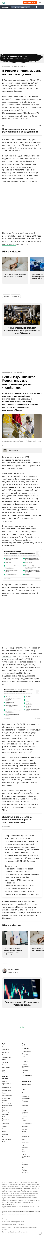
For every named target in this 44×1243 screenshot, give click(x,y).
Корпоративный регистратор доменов (25, 1140)
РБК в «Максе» (11, 251)
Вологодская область (6, 1115)
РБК (3, 126)
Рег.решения (25, 1149)
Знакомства (25, 1152)
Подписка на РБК (26, 1087)
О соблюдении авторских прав (13, 1237)
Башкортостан (7, 1111)
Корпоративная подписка (27, 1091)
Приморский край (6, 1156)
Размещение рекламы (25, 1120)
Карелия (5, 1150)
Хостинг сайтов (24, 1145)
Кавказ (4, 1147)
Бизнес (4, 1070)
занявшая (6, 655)
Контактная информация (25, 1113)
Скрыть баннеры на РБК (25, 1081)
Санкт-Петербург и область (6, 1098)
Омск (4, 1108)
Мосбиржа (21, 1226)
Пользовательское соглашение (13, 1240)
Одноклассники (27, 1067)
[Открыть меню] (40, 2)
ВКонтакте (25, 1064)
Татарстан (5, 1139)
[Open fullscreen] (37, 553)
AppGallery (25, 1188)
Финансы (5, 1077)
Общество (6, 66)
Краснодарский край (7, 1122)
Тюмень (4, 1142)
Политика (5, 1062)
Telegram (25, 1069)
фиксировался (9, 243)
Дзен (23, 1072)
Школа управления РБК (25, 1171)
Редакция (25, 1116)
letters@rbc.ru (9, 1219)
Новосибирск (6, 1106)
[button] (22, 58)
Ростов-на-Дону (5, 1135)
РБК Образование (6, 1086)
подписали (7, 158)
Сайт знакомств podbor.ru (25, 1156)
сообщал (24, 232)
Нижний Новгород (5, 1126)
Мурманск (5, 1152)
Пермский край (5, 1131)
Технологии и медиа (6, 1074)
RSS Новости (26, 1100)
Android (24, 1185)
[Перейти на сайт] (22, 58)
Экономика (5, 1065)
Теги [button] (4, 290)
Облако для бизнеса (24, 1134)
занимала (36, 481)
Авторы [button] (5, 979)
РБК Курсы (24, 1166)
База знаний (6, 1083)
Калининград (6, 1118)
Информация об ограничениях (13, 1234)
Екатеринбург (6, 1103)
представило (8, 919)
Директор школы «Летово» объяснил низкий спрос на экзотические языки (17, 835)
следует (10, 85)
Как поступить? (7, 372)
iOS (23, 1183)
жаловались (22, 172)
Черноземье (6, 1144)
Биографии (5, 1080)
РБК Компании (25, 1162)
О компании (25, 1108)
